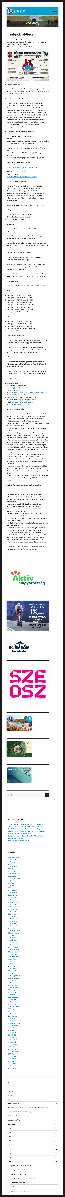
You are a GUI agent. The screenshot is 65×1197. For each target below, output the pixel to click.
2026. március (13, 866)
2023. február (12, 945)
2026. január (12, 871)
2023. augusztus (13, 933)
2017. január (12, 1068)
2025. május (12, 888)
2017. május (12, 1059)
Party (12, 1186)
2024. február (12, 923)
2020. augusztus (13, 990)
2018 (10, 1157)
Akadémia (10, 1095)
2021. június (12, 980)
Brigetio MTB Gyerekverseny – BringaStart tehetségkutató (28, 1107)
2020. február (12, 999)
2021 (10, 1145)
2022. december (13, 947)
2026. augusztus (13, 857)
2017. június (12, 1056)
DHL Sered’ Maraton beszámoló (19, 841)
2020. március (13, 997)
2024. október (13, 904)
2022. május (12, 961)
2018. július (12, 1028)
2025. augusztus (13, 881)
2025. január (12, 897)
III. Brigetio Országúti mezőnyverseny (22, 1178)
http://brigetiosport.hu (21, 404)
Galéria (9, 1099)
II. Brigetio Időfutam (17, 1182)
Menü (54, 11)
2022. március (13, 966)
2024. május (12, 916)
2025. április (12, 890)
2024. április (12, 919)
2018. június (12, 1030)
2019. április (12, 1014)
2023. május (12, 938)
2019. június (12, 1011)
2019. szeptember (14, 1006)
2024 (10, 1132)
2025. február (12, 895)
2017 (10, 1161)
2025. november (13, 874)
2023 (10, 1137)
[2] (33, 26)
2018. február (12, 1040)
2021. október (12, 973)
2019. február (12, 1016)
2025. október (12, 876)
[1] (31, 26)
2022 (10, 1141)
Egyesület (10, 1091)
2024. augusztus (13, 909)
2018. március (13, 1037)
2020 (10, 1149)
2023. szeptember (14, 930)
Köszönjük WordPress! (21, 1192)
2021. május (12, 983)
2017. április (12, 1061)
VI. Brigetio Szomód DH (18, 1170)
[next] (56, 21)
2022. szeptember (14, 954)
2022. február (12, 968)
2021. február (12, 985)
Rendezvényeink (13, 1103)
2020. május (12, 995)
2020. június (12, 992)
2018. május (12, 1032)
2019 (10, 1153)
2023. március (13, 942)
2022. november (13, 949)
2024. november (13, 902)
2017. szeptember (14, 1049)
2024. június (12, 914)
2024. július (12, 911)
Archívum (11, 1124)
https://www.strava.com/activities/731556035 (22, 176)
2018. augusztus (13, 1025)
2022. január (12, 971)
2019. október (12, 1004)
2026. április (12, 864)
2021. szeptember (14, 976)
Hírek (8, 1078)
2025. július (12, 883)
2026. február (12, 869)
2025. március (13, 893)
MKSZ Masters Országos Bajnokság (19, 1112)
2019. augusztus (13, 1009)
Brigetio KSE (10, 1192)
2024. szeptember (14, 907)
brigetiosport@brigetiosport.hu (22, 402)
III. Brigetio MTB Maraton (18, 1174)
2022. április (12, 964)
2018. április (12, 1035)
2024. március (13, 921)
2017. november (13, 1044)
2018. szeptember (14, 1023)
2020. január (12, 1002)
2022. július (12, 959)
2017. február (12, 1066)
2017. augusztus (13, 1051)
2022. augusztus (13, 957)
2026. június (12, 859)
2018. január (12, 1042)
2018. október (12, 1021)
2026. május (12, 862)
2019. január (12, 1018)
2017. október (12, 1047)
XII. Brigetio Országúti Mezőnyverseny (32, 22)
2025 (10, 1128)
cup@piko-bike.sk (18, 388)
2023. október (12, 928)
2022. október (12, 952)
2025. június (12, 885)
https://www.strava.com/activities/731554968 (22, 167)
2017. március (12, 1063)
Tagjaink (9, 1083)
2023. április (12, 940)
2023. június (12, 935)
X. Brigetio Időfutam (14, 1120)
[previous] (8, 21)
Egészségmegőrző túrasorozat (20, 1166)
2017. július (11, 1054)
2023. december (13, 926)
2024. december (13, 900)
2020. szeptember (14, 987)
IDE (29, 205)
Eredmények (11, 1087)
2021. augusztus (13, 978)
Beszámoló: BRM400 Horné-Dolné (20, 833)
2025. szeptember (14, 878)
